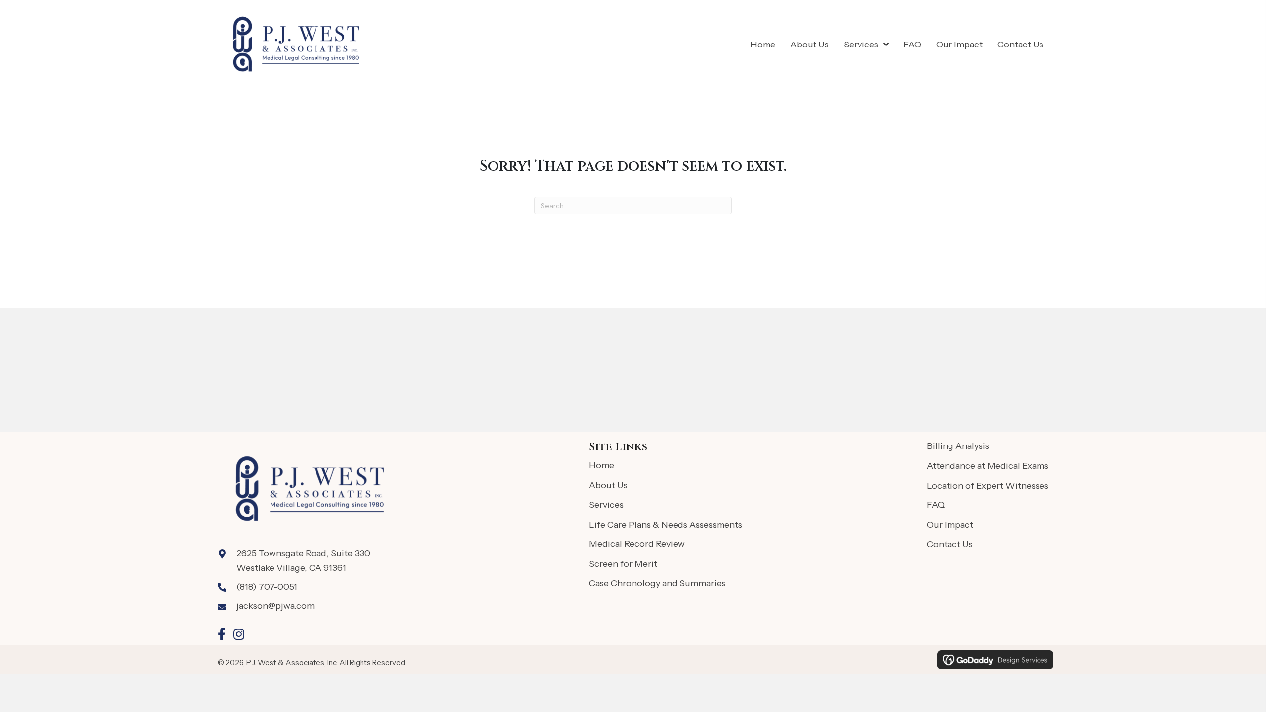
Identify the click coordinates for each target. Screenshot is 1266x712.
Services (606, 504)
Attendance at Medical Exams (987, 465)
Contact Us (950, 544)
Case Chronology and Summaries (657, 583)
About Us (608, 485)
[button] (221, 634)
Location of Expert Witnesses (987, 485)
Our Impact (950, 524)
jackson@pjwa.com (275, 605)
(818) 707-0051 (266, 586)
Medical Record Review (637, 543)
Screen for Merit (623, 563)
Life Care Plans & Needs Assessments (665, 524)
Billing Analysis (958, 446)
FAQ (936, 504)
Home (601, 465)
